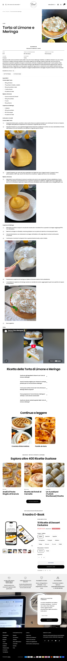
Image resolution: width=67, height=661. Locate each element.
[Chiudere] (59, 315)
